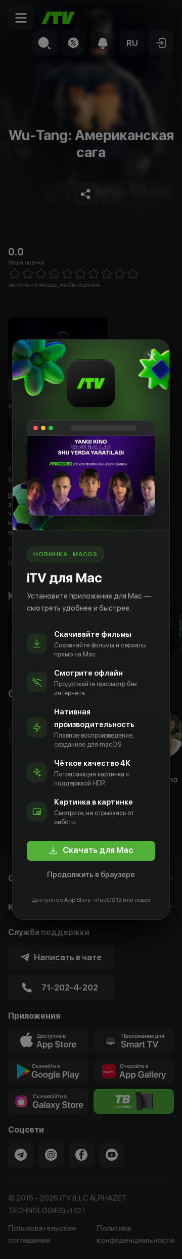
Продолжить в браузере (91, 874)
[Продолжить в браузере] (151, 357)
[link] (91, 851)
